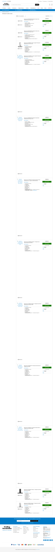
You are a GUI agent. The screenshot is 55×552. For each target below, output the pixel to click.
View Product (47, 32)
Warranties (34, 527)
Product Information (36, 526)
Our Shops (40, 1)
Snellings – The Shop (25, 528)
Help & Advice (45, 1)
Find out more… (35, 190)
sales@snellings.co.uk (47, 531)
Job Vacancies (25, 532)
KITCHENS (9, 1)
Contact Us (45, 526)
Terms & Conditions (35, 536)
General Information (36, 532)
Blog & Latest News (35, 528)
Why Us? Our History (25, 527)
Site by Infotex (38, 549)
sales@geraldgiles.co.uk (48, 537)
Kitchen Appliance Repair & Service (17, 528)
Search (37, 4)
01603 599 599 (50, 1)
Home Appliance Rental (16, 532)
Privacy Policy (35, 537)
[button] (8, 10)
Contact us (24, 533)
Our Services (15, 526)
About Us (24, 526)
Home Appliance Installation (16, 527)
